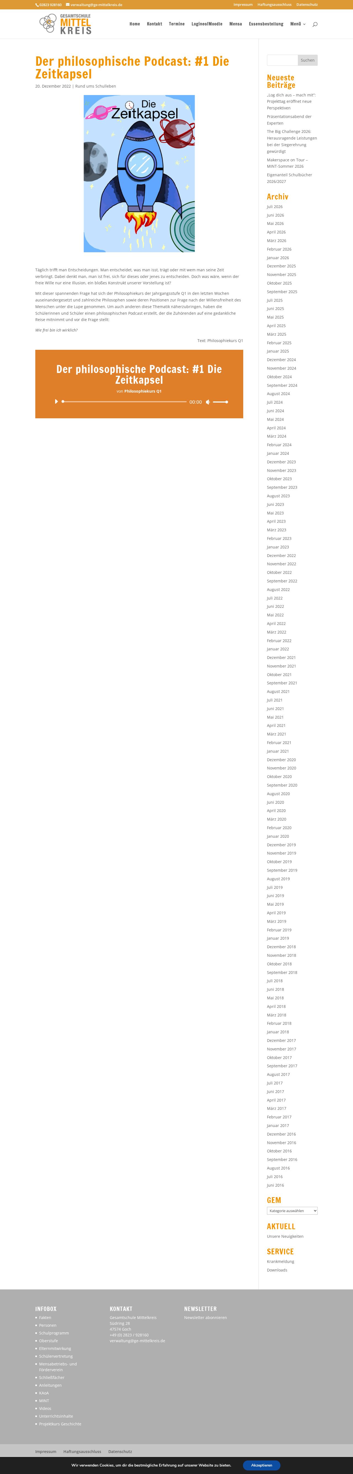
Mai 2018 (275, 997)
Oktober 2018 (279, 963)
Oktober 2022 (279, 572)
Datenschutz (307, 5)
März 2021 (276, 734)
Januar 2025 (278, 351)
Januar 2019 (278, 938)
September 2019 (282, 870)
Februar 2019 (279, 929)
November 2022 (281, 563)
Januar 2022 (278, 648)
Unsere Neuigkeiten (285, 1236)
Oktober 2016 (279, 1151)
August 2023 (278, 495)
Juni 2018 (275, 989)
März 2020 (276, 819)
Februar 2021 (279, 742)
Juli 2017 (275, 1083)
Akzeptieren (261, 1465)
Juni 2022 (275, 606)
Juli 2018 (275, 980)
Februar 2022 (279, 640)
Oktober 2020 (279, 776)
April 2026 (276, 232)
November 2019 (281, 853)
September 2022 (282, 581)
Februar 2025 (279, 342)
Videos (45, 1408)
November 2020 (281, 768)
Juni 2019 (275, 895)
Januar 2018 (278, 1031)
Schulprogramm (54, 1333)
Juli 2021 (275, 700)
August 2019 (278, 878)
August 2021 (278, 691)
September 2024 (282, 385)
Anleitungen (50, 1385)
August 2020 (278, 793)
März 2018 (276, 1015)
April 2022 (276, 623)
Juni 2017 (275, 1091)
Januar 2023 (278, 547)
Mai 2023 (275, 513)
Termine (177, 24)
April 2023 (276, 521)
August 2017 (278, 1074)
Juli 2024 (275, 402)
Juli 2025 (275, 300)
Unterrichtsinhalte (56, 1416)
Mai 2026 (275, 223)
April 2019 (276, 912)
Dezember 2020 (281, 759)
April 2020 (276, 810)
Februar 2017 (279, 1117)
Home (135, 24)
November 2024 (281, 368)
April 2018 (276, 1006)
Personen (48, 1325)
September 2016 (282, 1159)
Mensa (235, 24)
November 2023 (281, 470)
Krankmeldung (280, 1261)
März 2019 (276, 921)
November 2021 (281, 666)
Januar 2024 (278, 453)
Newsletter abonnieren (205, 1317)
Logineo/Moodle (207, 24)
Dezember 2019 (281, 844)
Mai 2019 (275, 904)
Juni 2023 (275, 504)
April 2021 (276, 725)
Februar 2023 (279, 538)
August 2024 (278, 393)
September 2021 (282, 682)
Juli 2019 (275, 887)
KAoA (44, 1393)
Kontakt (154, 24)
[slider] (219, 401)
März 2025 (276, 334)
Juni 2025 (275, 308)
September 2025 (282, 291)
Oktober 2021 (279, 674)
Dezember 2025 (281, 266)
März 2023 (276, 529)
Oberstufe (48, 1340)
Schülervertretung (56, 1356)
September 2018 (282, 972)
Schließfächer (52, 1377)
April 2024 (276, 427)
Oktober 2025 (279, 283)
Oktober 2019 (279, 861)
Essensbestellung (266, 24)
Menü (295, 24)
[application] (139, 401)
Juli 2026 (275, 206)
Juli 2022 (275, 598)
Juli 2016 (275, 1176)
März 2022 (276, 632)
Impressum (243, 5)
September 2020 (282, 785)
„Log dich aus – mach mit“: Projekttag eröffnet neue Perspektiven (291, 101)
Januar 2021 (278, 751)
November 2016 (281, 1142)
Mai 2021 (275, 717)
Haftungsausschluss (275, 5)
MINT (44, 1400)
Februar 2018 (279, 1023)
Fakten (45, 1317)
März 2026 (276, 240)
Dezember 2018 (281, 946)
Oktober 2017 (279, 1057)
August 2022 (278, 589)
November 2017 (281, 1049)
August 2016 (278, 1168)
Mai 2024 (275, 419)
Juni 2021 (275, 708)
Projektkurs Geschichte (60, 1423)
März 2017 (276, 1108)
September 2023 (282, 487)
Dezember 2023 (281, 461)
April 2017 (276, 1100)
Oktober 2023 (279, 478)
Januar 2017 (278, 1125)
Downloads (277, 1270)
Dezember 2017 (281, 1040)
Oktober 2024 (279, 376)
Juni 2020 (275, 802)
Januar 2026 (278, 257)
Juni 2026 (275, 215)
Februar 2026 (279, 249)
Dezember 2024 (281, 359)
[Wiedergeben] (56, 401)
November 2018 (281, 955)
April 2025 (276, 325)
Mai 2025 (275, 317)
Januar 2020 (278, 836)
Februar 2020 (279, 827)
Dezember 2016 (281, 1134)
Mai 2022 (275, 615)
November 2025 (281, 274)
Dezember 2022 (281, 555)
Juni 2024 (275, 410)
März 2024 (276, 436)
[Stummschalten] (207, 402)
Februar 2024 (279, 444)
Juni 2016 (275, 1185)
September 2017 (282, 1065)
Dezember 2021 (281, 657)
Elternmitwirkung (55, 1348)
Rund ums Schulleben (95, 86)
